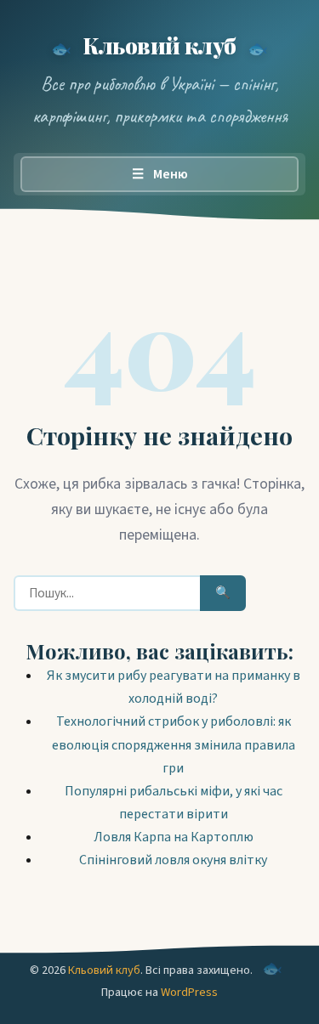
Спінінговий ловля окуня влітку (173, 860)
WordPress (189, 992)
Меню (160, 174)
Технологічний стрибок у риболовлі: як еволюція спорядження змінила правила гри (173, 744)
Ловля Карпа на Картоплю (173, 837)
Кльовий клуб (159, 45)
